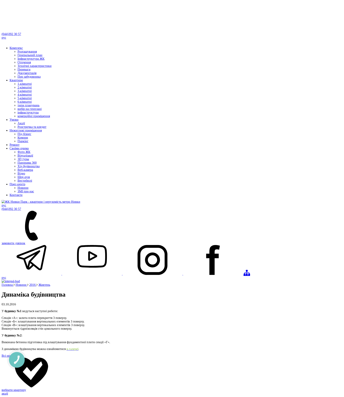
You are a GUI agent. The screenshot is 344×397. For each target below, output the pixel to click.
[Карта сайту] (247, 273)
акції (5, 393)
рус (4, 37)
